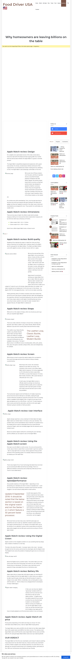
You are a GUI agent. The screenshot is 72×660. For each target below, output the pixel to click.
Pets (49, 3)
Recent (51, 141)
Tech (55, 3)
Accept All (65, 657)
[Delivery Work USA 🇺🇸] (63, 188)
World (40, 3)
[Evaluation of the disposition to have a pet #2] (54, 229)
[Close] (70, 653)
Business (64, 3)
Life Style (45, 3)
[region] (36, 656)
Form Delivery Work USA (57, 169)
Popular (58, 141)
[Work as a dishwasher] (54, 156)
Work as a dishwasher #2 (57, 166)
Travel (52, 3)
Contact (37, 9)
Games (59, 3)
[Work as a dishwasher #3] (54, 162)
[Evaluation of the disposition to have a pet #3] (54, 221)
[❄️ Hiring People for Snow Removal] (54, 148)
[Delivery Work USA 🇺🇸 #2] (54, 199)
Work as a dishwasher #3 (62, 162)
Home (37, 3)
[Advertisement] (36, 23)
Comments (65, 141)
